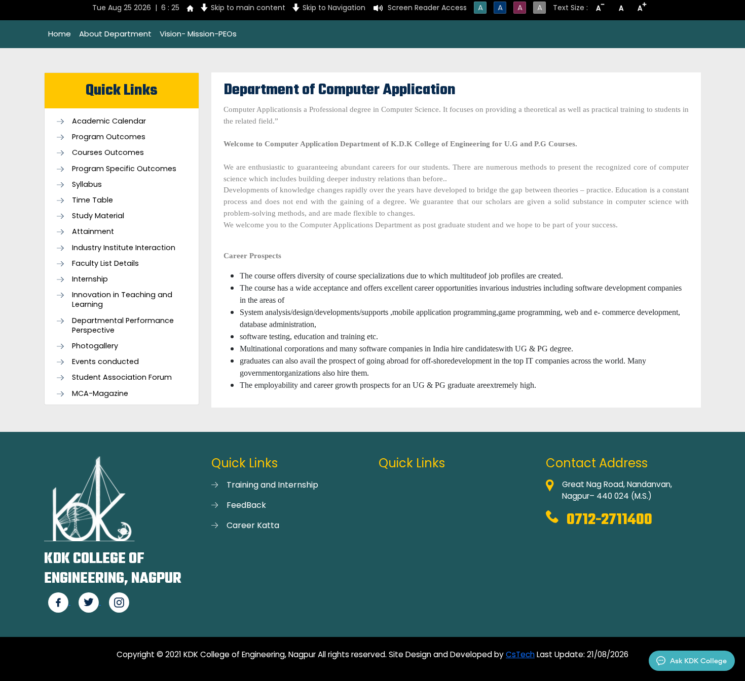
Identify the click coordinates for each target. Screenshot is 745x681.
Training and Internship (272, 485)
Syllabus (87, 184)
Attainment (93, 231)
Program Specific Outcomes (124, 169)
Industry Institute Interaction (123, 248)
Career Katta (253, 525)
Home (59, 33)
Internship (90, 279)
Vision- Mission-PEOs (198, 33)
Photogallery (95, 346)
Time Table (92, 200)
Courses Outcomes (108, 152)
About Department (115, 33)
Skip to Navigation (334, 8)
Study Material (98, 216)
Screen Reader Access (427, 8)
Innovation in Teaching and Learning (122, 299)
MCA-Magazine (100, 393)
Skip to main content (248, 8)
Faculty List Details (105, 263)
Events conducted (105, 362)
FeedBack (246, 505)
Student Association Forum (122, 377)
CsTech (520, 654)
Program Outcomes (108, 137)
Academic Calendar (109, 121)
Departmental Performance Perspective (123, 325)
